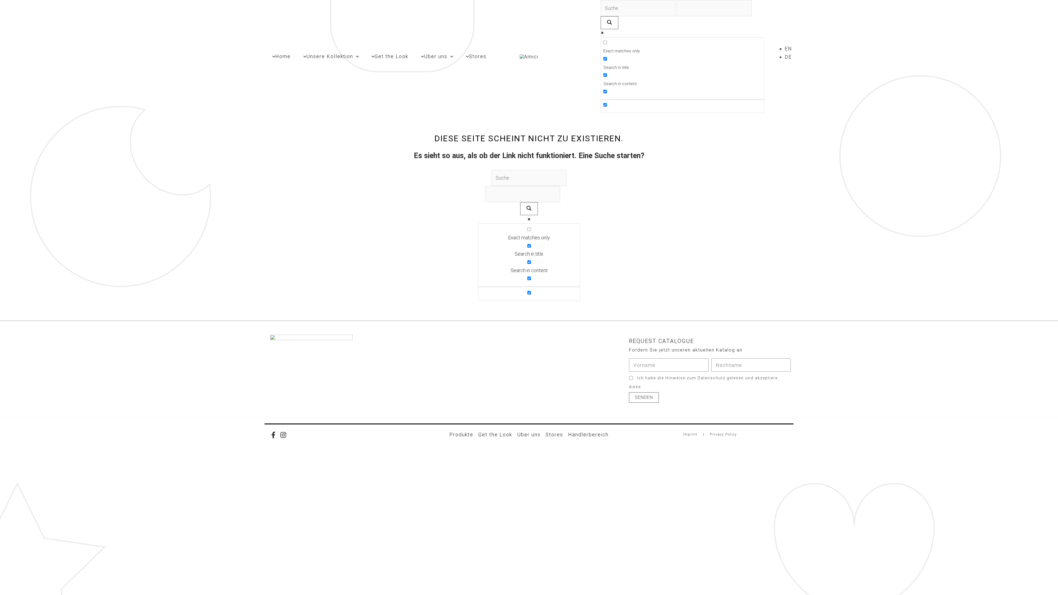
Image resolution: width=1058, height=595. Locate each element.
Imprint (690, 434)
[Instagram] (283, 435)
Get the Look (495, 434)
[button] (356, 56)
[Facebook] (273, 435)
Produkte (461, 434)
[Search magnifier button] (609, 22)
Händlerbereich (588, 434)
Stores (554, 434)
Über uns (529, 434)
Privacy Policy (723, 434)
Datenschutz (711, 378)
